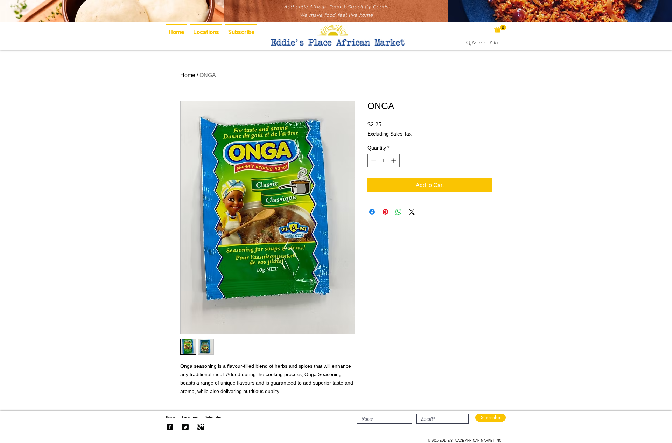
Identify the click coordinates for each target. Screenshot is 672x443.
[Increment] (394, 160)
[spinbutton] (383, 160)
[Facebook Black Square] (170, 427)
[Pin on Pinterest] (385, 212)
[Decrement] (373, 160)
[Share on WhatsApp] (398, 212)
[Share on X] (412, 212)
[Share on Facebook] (372, 212)
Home (187, 75)
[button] (500, 29)
